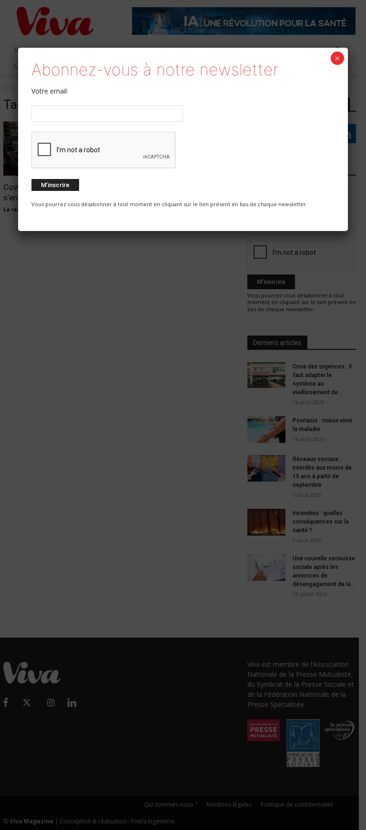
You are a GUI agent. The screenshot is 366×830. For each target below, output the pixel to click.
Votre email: (49, 90)
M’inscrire (55, 185)
